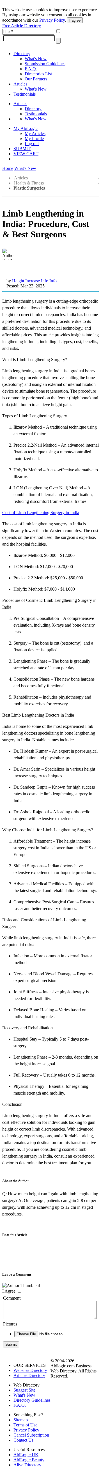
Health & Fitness (29, 183)
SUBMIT (22, 148)
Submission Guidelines (45, 63)
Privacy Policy (52, 20)
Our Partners (36, 78)
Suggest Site (24, 1390)
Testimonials (24, 94)
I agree (75, 20)
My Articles (35, 133)
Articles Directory (29, 1375)
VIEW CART (25, 153)
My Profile (34, 138)
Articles (20, 84)
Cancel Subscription (31, 1435)
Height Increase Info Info (34, 280)
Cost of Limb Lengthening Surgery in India (40, 512)
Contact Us (23, 1440)
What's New (36, 58)
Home (7, 168)
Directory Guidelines (31, 1400)
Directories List (38, 73)
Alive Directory (27, 1464)
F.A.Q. (31, 68)
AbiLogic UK (25, 1454)
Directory (21, 53)
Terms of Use (25, 1425)
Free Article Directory (21, 25)
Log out (32, 143)
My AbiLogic (25, 128)
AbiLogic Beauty (28, 1459)
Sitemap (20, 1419)
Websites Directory (30, 1370)
